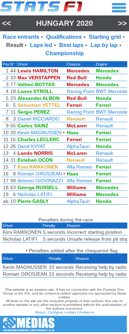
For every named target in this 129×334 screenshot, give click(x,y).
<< (6, 23)
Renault (104, 119)
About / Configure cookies (55, 312)
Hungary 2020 (64, 23)
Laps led (41, 45)
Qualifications (64, 37)
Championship (64, 53)
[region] (64, 134)
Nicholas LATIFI (35, 194)
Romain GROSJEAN (40, 173)
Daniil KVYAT (32, 146)
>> (122, 23)
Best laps (71, 45)
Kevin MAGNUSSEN (40, 132)
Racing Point (80, 91)
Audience (86, 312)
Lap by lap (104, 45)
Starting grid (105, 37)
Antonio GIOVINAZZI (40, 180)
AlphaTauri (78, 146)
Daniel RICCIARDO (39, 119)
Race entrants (21, 37)
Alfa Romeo (79, 167)
